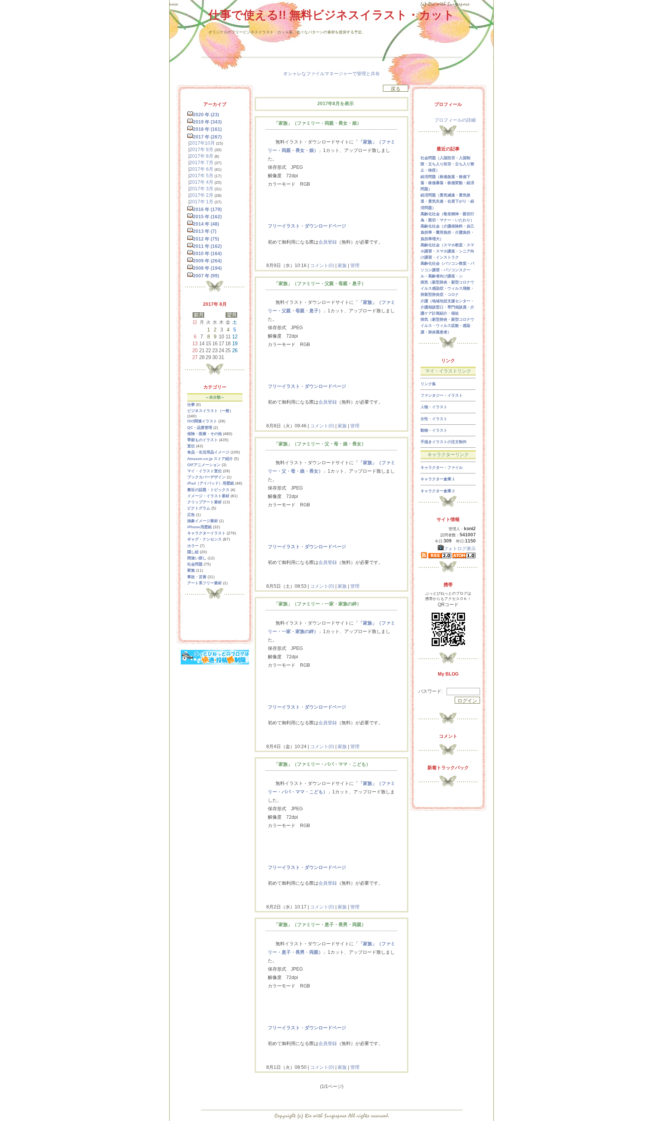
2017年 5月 (201, 175)
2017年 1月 (201, 201)
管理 (355, 265)
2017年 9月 (201, 149)
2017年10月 (202, 143)
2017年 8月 (201, 156)
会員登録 (327, 242)
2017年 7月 (201, 162)
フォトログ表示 (460, 548)
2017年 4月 (201, 182)
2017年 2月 (201, 195)
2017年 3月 (201, 188)
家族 (342, 265)
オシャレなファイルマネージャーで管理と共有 (331, 73)
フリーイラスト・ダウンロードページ (307, 226)
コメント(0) (321, 265)
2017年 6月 (201, 169)
